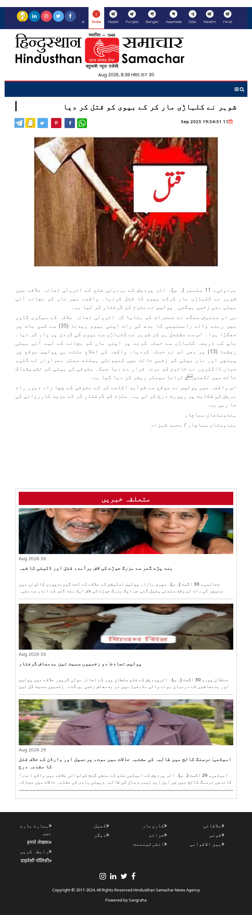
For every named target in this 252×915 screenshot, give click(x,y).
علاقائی (212, 825)
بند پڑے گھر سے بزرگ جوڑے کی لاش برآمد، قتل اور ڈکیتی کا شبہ (96, 567)
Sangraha (138, 900)
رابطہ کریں (34, 851)
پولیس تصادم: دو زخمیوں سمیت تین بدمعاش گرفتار (80, 663)
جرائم (156, 834)
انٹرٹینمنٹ (148, 844)
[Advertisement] (125, 444)
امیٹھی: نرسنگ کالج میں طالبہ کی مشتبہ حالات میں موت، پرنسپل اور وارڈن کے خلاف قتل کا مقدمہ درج (125, 763)
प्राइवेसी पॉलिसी (35, 860)
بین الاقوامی (206, 844)
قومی (215, 834)
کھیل (100, 825)
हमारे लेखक (38, 842)
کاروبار (153, 825)
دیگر (100, 834)
